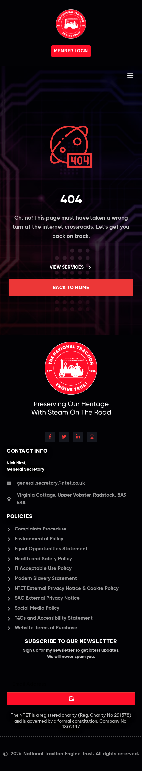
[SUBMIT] (71, 698)
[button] (130, 75)
